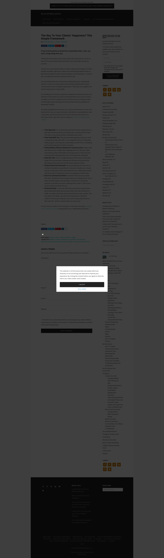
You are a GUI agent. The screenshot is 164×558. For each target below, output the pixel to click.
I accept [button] (82, 284)
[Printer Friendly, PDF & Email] (42, 234)
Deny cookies (82, 289)
